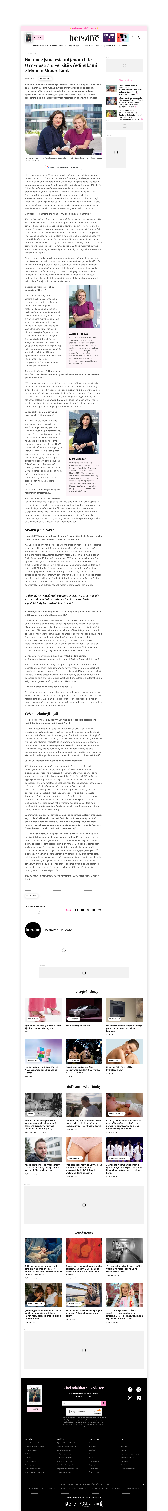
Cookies (62, 1484)
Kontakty (124, 1450)
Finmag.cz (63, 1488)
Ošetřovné (28, 1457)
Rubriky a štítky (126, 1465)
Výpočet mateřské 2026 (33, 1469)
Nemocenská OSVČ (32, 1461)
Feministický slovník (128, 1469)
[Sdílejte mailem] (93, 909)
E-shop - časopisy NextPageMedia (127, 1488)
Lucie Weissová (71, 1319)
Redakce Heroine (58, 930)
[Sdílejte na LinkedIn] (88, 909)
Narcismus (92, 1446)
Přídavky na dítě (30, 1454)
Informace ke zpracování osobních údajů (89, 1484)
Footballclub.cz (107, 1488)
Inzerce (123, 1443)
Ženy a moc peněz (123, 36)
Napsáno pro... (75, 1304)
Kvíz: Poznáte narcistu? (65, 1465)
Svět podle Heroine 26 (109, 36)
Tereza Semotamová (113, 1275)
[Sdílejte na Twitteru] (82, 909)
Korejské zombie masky (65, 1461)
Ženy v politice (94, 1472)
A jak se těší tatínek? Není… (66, 1443)
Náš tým (124, 1446)
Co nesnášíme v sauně (64, 1457)
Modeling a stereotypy (119, 1158)
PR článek (28, 1032)
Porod (30, 1114)
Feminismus (93, 1454)
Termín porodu (30, 1465)
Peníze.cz (72, 1488)
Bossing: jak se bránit (64, 1472)
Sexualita (92, 1457)
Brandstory (45, 78)
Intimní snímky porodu (64, 1450)
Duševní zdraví (94, 1469)
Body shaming (94, 1461)
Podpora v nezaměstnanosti (34, 1446)
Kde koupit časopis (127, 1457)
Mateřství (92, 1450)
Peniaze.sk (96, 1488)
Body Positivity (75, 1158)
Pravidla (70, 1484)
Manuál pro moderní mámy (130, 1454)
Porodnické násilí (116, 1114)
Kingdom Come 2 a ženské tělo (67, 1469)
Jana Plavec (29, 1132)
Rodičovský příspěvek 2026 (34, 1472)
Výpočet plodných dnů (32, 1443)
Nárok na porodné (31, 1450)
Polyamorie (93, 1465)
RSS (107, 1484)
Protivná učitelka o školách (66, 1446)
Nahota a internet (36, 1304)
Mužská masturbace (64, 1454)
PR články (124, 1461)
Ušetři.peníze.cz (84, 1488)
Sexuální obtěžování (96, 1443)
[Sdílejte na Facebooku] (76, 909)
